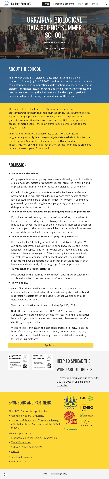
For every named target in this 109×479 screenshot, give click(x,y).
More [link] (95, 3)
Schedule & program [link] (63, 3)
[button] (106, 4)
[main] (54, 33)
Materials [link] (83, 3)
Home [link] (46, 3)
